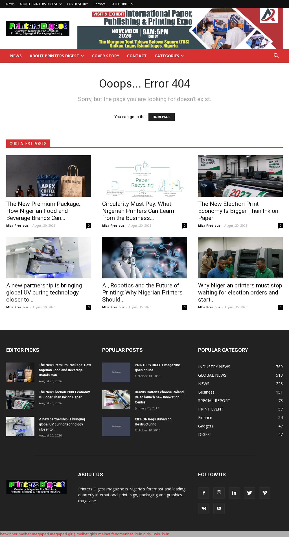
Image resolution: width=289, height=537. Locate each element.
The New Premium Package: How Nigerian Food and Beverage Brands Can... (43, 210)
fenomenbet (122, 534)
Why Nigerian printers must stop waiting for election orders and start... (240, 292)
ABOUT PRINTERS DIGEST (39, 4)
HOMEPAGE (161, 117)
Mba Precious (17, 225)
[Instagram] (219, 493)
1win (156, 534)
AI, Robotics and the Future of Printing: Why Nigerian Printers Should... (142, 292)
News (10, 4)
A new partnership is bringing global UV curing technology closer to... (44, 292)
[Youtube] (219, 508)
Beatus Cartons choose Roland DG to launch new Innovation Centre (159, 397)
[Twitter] (249, 493)
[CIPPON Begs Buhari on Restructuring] (116, 426)
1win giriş (142, 534)
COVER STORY (77, 4)
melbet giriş (86, 534)
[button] (276, 56)
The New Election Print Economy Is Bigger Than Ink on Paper (238, 210)
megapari (40, 534)
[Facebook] (203, 493)
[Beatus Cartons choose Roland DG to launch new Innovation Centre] (116, 399)
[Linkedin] (234, 493)
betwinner (8, 534)
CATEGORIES (119, 4)
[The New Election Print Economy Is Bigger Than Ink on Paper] (240, 176)
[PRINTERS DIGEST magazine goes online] (116, 372)
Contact (99, 4)
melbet (25, 534)
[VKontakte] (203, 508)
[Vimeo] (264, 493)
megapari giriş (62, 534)
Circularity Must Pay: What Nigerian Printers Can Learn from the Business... (138, 210)
